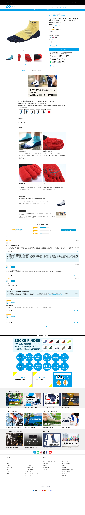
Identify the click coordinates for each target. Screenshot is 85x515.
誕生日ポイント (46, 467)
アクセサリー (9, 467)
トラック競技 (28, 465)
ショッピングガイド (66, 461)
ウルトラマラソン (29, 469)
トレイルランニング (29, 467)
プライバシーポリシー (66, 471)
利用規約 (64, 467)
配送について (64, 473)
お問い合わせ (64, 465)
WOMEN (7, 461)
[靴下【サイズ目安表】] (53, 56)
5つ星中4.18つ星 (19, 229)
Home (50, 14)
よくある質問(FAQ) (9, 2)
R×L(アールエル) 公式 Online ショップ (41, 486)
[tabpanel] (42, 146)
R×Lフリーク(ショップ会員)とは (49, 461)
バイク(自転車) (28, 471)
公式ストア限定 (56, 14)
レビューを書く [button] (68, 230)
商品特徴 (20, 127)
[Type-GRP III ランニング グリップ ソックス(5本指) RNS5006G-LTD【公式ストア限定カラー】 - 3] (28, 58)
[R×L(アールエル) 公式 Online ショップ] (11, 7)
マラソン (27, 463)
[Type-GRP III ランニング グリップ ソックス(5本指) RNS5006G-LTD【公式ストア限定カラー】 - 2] (19, 58)
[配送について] (66, 53)
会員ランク (45, 463)
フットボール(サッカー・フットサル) (32, 473)
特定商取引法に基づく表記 (67, 469)
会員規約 (45, 465)
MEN (7, 469)
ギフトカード (8, 477)
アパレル (8, 465)
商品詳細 (20, 118)
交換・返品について (66, 475)
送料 (53, 27)
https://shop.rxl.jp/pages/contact (20, 258)
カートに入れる (64, 49)
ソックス (8, 463)
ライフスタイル (28, 475)
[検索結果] (71, 2)
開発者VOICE (22, 122)
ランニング (27, 461)
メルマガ (45, 469)
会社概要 (64, 480)
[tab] (23, 71)
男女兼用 (51, 22)
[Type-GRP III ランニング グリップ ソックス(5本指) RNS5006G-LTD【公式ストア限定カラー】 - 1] (10, 58)
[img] (8, 240)
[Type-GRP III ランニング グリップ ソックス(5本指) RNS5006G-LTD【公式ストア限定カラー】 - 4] (38, 58)
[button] (74, 2)
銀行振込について (65, 477)
